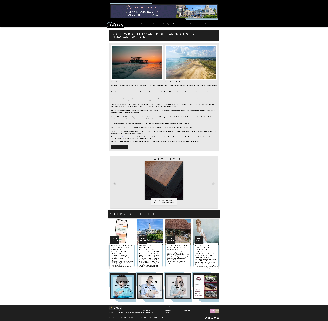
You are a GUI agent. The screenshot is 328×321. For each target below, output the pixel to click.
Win (191, 24)
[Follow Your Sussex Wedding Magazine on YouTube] (178, 286)
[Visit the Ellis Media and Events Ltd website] (115, 308)
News (175, 24)
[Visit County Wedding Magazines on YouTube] (218, 318)
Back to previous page (119, 147)
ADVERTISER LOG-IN (214, 307)
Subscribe (215, 24)
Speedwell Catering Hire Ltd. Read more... (164, 201)
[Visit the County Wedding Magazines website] (217, 311)
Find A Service (145, 24)
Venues (136, 24)
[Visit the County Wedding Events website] (212, 311)
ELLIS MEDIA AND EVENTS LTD (128, 318)
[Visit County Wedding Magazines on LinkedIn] (215, 318)
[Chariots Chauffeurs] (206, 286)
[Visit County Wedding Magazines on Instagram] (212, 318)
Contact (207, 24)
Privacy (167, 312)
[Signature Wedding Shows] (164, 11)
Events (155, 24)
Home (128, 24)
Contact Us (168, 309)
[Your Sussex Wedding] (115, 24)
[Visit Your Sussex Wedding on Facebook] (206, 318)
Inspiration (183, 24)
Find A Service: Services (164, 159)
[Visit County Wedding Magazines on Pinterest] (209, 318)
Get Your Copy (165, 24)
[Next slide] (213, 183)
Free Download (185, 310)
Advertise (198, 24)
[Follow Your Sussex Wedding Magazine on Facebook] (150, 286)
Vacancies (168, 310)
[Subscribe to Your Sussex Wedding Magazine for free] (123, 286)
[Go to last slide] (114, 183)
